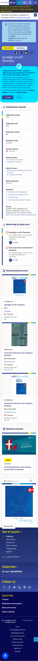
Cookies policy (17, 639)
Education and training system (18, 194)
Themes (5, 599)
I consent (7, 97)
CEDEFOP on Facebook (4, 587)
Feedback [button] (36, 639)
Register (29, 2)
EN (10, 242)
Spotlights (9, 143)
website (13, 36)
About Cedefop (8, 612)
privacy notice (22, 92)
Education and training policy (17, 192)
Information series (10, 412)
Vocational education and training (19, 200)
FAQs (17, 627)
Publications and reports (12, 603)
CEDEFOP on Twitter (9, 587)
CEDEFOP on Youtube (14, 587)
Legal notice (17, 648)
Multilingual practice (17, 633)
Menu (35, 2)
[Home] (5, 2)
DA (10, 260)
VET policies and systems (15, 160)
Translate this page (22, 17)
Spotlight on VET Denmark (14, 305)
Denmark (12, 151)
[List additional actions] (15, 2)
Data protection (17, 645)
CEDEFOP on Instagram (24, 587)
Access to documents (17, 636)
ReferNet (9, 183)
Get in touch (10, 532)
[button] (17, 53)
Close (35, 15)
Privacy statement (17, 642)
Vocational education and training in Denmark (18, 354)
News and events (9, 607)
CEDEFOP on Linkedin (19, 587)
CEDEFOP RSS (30, 587)
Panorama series (9, 362)
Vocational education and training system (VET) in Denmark (17, 468)
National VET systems (14, 162)
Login (24, 2)
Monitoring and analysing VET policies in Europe (19, 171)
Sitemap (17, 651)
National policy (13, 197)
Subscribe (11, 38)
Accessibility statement (17, 630)
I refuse (19, 97)
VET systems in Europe (14, 175)
